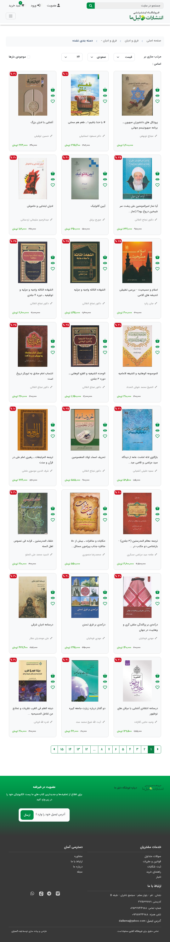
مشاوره (78, 856)
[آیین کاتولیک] (98, 214)
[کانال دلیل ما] (49, 894)
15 (61, 749)
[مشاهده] (157, 96)
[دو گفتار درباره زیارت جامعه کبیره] (87, 716)
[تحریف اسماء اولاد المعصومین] (88, 465)
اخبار (158, 877)
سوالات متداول (152, 856)
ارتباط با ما (77, 861)
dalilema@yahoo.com (132, 921)
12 (86, 749)
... (94, 749)
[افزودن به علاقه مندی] (157, 102)
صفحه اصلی (154, 40)
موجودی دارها (17, 57)
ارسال (27, 815)
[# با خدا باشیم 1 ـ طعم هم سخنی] (86, 130)
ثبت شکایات (154, 867)
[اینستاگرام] (58, 894)
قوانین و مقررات (152, 861)
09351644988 (140, 914)
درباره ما (78, 867)
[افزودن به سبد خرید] (157, 90)
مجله (80, 872)
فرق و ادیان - (109, 40)
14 (70, 749)
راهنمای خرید (153, 872)
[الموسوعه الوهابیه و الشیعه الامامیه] (138, 382)
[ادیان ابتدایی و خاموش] (40, 214)
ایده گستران (16, 931)
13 (78, 749)
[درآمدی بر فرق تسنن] (93, 633)
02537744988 (138, 908)
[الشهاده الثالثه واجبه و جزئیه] (89, 298)
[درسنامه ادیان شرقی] (42, 633)
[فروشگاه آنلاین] (146, 16)
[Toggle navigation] (11, 16)
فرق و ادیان (131, 40)
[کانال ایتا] (40, 894)
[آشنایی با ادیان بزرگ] (42, 130)
